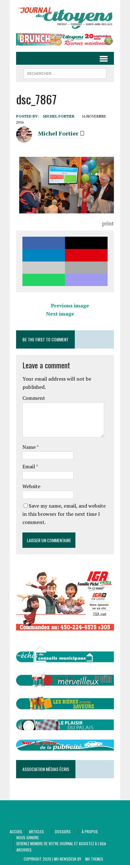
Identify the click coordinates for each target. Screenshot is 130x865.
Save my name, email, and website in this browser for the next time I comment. (64, 513)
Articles (36, 831)
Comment (33, 397)
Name (29, 447)
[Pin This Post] (86, 255)
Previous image (70, 305)
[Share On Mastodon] (86, 280)
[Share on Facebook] (43, 243)
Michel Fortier (58, 116)
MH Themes (94, 859)
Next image (60, 313)
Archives (24, 849)
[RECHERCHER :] (65, 72)
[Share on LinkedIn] (43, 255)
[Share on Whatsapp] (43, 280)
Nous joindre (27, 837)
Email (29, 466)
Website (31, 486)
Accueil (16, 831)
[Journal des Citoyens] (65, 18)
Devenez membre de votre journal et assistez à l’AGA (61, 843)
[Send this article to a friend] (43, 268)
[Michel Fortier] (24, 138)
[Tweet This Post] (86, 243)
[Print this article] (86, 268)
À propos (90, 831)
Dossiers (63, 831)
